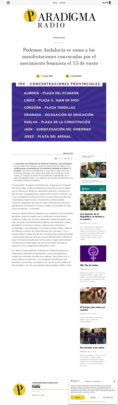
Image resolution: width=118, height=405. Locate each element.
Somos (55, 3)
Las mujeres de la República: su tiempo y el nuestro (92, 217)
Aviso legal (103, 401)
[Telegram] (65, 158)
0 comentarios (76, 76)
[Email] (68, 158)
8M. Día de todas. (89, 265)
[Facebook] (55, 158)
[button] (114, 381)
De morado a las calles (92, 348)
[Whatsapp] (62, 158)
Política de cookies (84, 401)
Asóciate (62, 3)
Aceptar (77, 397)
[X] (59, 158)
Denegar (93, 397)
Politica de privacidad (95, 401)
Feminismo (59, 38)
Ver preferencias (108, 397)
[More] (71, 158)
